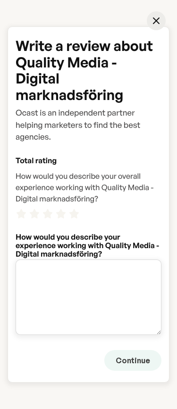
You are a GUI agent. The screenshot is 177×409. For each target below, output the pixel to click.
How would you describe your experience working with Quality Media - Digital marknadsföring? (87, 237)
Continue (133, 360)
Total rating (36, 160)
